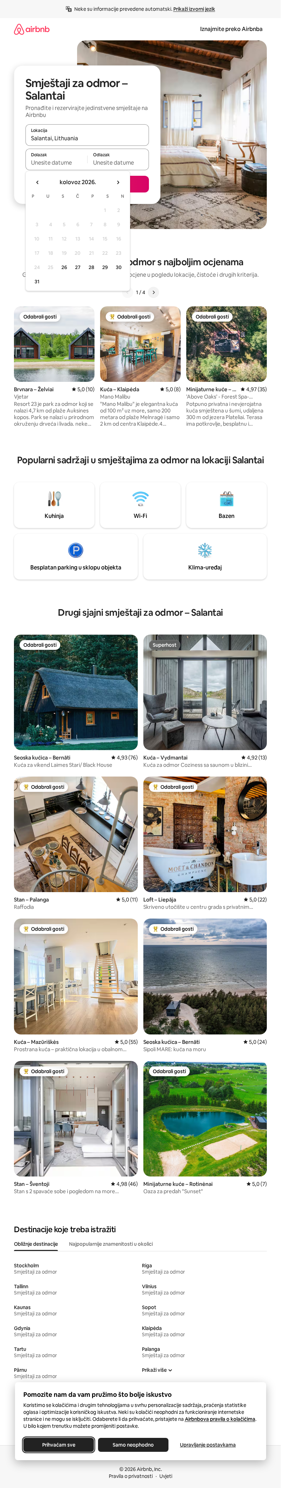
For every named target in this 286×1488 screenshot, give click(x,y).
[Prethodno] (127, 292)
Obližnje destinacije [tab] (36, 1244)
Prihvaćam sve (58, 1445)
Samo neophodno (133, 1445)
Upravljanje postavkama (208, 1445)
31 (37, 281)
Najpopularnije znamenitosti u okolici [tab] (111, 1244)
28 (91, 267)
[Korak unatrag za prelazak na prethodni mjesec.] (38, 182)
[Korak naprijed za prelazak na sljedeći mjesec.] (118, 182)
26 (64, 267)
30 (119, 267)
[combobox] (87, 138)
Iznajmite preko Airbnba (231, 29)
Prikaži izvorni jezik (194, 9)
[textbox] (56, 162)
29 (105, 267)
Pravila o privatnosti (131, 1476)
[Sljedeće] (153, 292)
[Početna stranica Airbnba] (32, 29)
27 (78, 267)
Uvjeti (165, 1476)
